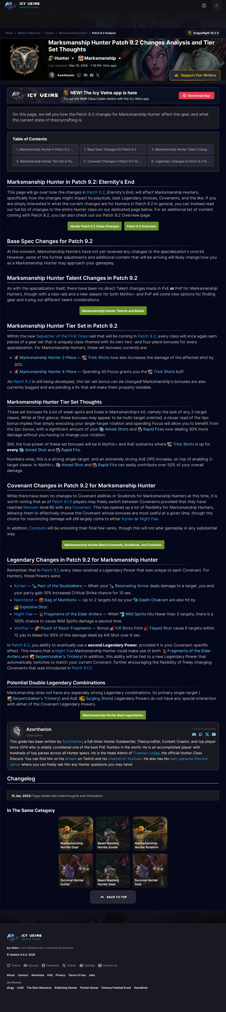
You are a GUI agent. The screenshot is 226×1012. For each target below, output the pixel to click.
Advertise (37, 975)
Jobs (92, 975)
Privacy (60, 975)
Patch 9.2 (96, 192)
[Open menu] (216, 5)
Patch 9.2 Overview (141, 226)
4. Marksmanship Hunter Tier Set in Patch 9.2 (47, 161)
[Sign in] (204, 5)
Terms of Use (77, 975)
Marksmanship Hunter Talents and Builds (113, 311)
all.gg (10, 987)
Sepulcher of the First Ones (62, 336)
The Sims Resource (39, 987)
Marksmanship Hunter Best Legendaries (113, 715)
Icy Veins (12, 947)
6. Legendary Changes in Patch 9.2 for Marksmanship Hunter (182, 161)
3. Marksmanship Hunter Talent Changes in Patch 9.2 (182, 149)
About (11, 975)
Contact (23, 975)
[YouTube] (91, 75)
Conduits (37, 528)
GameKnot (141, 987)
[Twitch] (79, 75)
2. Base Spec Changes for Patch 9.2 (110, 149)
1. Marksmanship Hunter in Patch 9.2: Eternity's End (47, 149)
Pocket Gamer (89, 987)
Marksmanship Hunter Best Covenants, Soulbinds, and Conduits (113, 545)
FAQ (50, 975)
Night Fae (149, 518)
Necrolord (23, 600)
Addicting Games (66, 987)
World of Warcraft (29, 33)
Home (9, 33)
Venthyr (21, 628)
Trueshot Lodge (146, 753)
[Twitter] (97, 75)
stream (71, 758)
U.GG (20, 987)
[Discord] (85, 75)
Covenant (82, 507)
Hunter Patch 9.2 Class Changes (94, 226)
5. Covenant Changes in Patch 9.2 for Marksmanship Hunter (115, 161)
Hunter (49, 33)
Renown (31, 507)
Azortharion (72, 741)
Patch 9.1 (50, 570)
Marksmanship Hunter (73, 33)
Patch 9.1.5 (62, 501)
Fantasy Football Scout (116, 987)
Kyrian (128, 518)
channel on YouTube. (125, 758)
